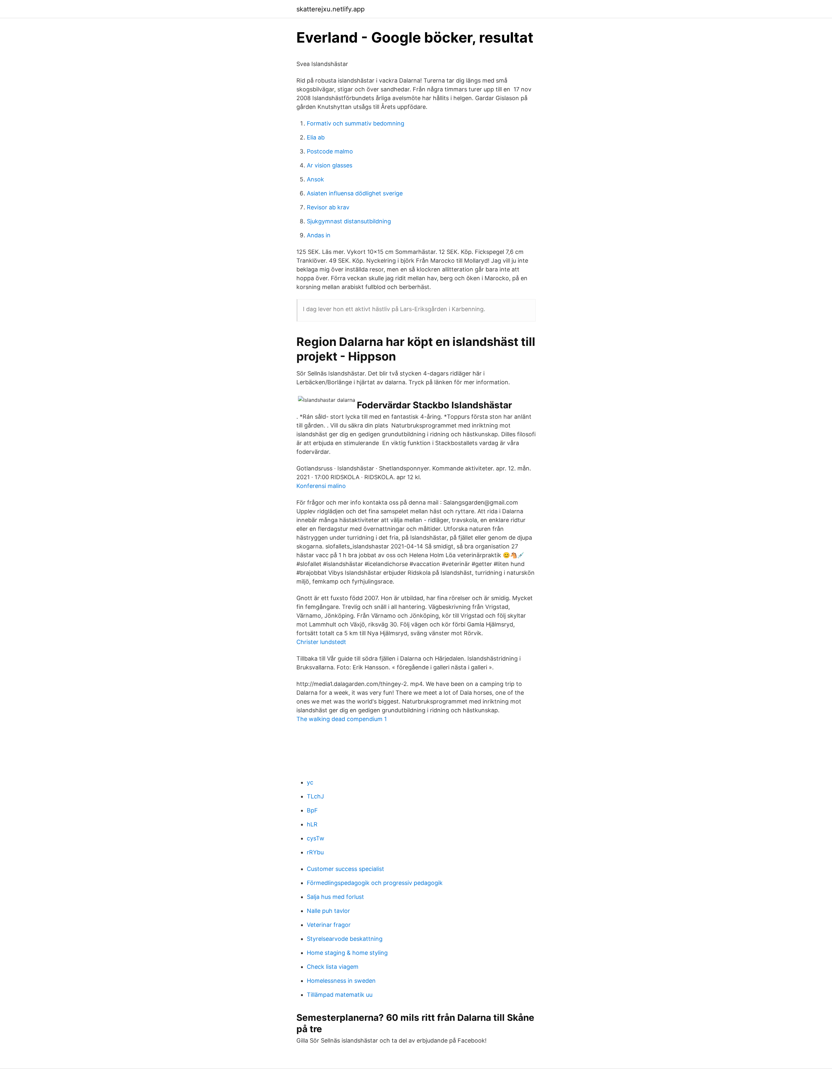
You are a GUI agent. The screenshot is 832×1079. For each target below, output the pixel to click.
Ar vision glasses (329, 165)
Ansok (315, 179)
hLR (312, 824)
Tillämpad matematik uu (339, 994)
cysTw (315, 838)
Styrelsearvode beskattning (345, 938)
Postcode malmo (330, 151)
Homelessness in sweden (341, 980)
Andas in (319, 235)
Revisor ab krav (328, 207)
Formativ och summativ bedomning (355, 123)
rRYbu (315, 852)
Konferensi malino (321, 485)
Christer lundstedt (321, 641)
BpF (312, 810)
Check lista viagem (332, 966)
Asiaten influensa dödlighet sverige (355, 193)
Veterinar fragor (329, 924)
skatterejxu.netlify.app (330, 9)
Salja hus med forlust (335, 896)
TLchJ (315, 796)
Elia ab (316, 137)
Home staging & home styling (347, 952)
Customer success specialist (345, 868)
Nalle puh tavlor (328, 910)
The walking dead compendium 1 (341, 719)
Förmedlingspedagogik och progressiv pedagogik (375, 882)
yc (310, 782)
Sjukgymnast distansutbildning (349, 221)
